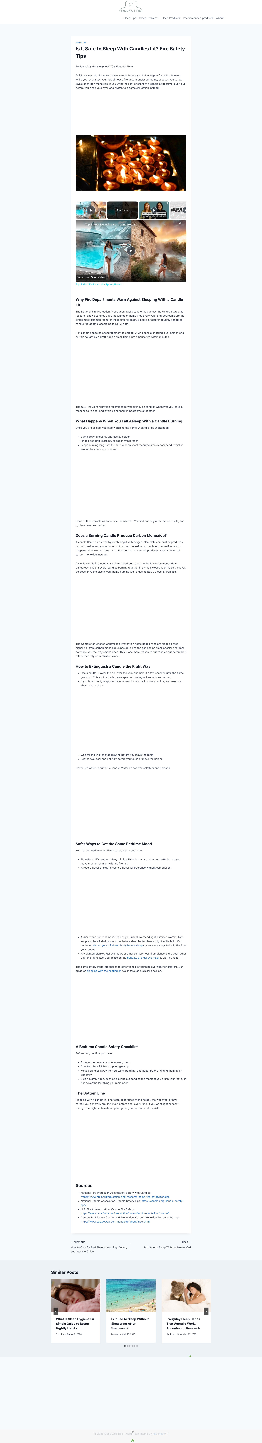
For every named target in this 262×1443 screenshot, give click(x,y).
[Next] (206, 1311)
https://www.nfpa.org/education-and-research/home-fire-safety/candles (125, 1196)
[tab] (125, 1346)
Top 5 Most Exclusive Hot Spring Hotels (110, 224)
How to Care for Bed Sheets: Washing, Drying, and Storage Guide (99, 1247)
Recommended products (198, 18)
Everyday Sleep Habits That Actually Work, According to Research (183, 1323)
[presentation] (75, 1295)
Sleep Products (170, 18)
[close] (132, 1431)
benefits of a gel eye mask (143, 957)
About (220, 18)
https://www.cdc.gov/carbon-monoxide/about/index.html (115, 1221)
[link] (80, 224)
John (61, 1334)
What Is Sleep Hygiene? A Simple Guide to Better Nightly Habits (75, 1323)
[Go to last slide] (56, 1311)
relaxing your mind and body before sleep (117, 945)
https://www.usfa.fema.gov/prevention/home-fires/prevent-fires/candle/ (125, 1213)
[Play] (154, 210)
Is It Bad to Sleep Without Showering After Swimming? (130, 1323)
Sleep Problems (148, 18)
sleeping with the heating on (104, 970)
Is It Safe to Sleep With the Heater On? (167, 1245)
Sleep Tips (129, 18)
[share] (180, 223)
